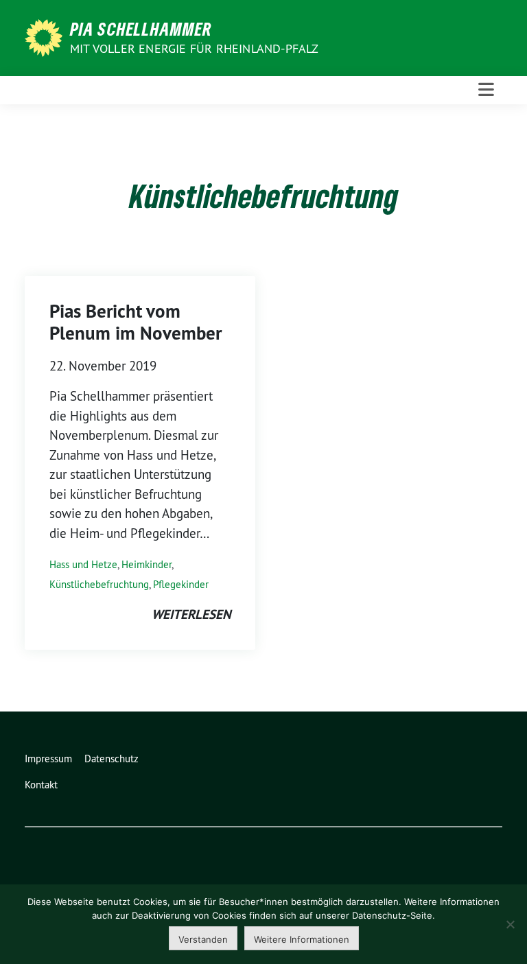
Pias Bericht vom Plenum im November (135, 322)
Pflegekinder (181, 584)
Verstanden (203, 939)
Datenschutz (111, 758)
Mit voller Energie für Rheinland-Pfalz (196, 48)
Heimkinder (146, 564)
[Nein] (510, 924)
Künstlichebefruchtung (99, 584)
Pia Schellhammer (141, 29)
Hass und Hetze (83, 564)
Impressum (48, 758)
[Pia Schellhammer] (46, 36)
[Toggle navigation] (486, 90)
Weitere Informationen (301, 939)
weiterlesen (191, 614)
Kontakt (41, 784)
